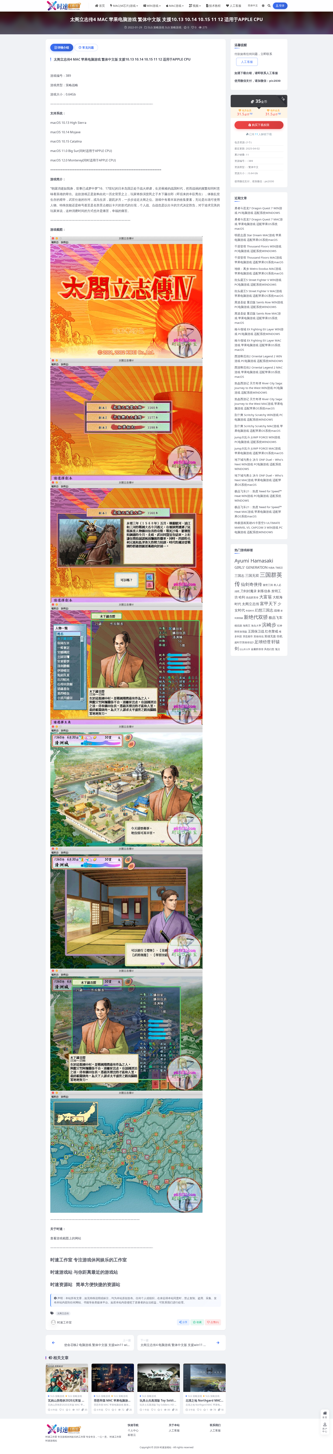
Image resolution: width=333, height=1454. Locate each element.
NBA (271, 567)
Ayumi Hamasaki (254, 560)
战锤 (277, 610)
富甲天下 (268, 603)
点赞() (214, 1322)
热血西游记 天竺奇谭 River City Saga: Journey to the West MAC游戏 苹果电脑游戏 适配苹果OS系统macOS (259, 403)
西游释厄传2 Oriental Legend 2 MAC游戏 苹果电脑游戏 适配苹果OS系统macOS (259, 372)
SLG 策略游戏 (156, 27)
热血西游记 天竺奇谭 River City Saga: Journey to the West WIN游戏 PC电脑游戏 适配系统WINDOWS (259, 387)
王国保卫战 (256, 631)
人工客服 (272, 73)
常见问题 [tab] (88, 47)
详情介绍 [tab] (63, 47)
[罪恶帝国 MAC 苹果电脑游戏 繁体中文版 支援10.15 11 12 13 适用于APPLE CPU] (113, 1378)
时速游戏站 (165, 1447)
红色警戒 (271, 631)
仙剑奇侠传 (251, 584)
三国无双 (252, 575)
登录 (282, 5)
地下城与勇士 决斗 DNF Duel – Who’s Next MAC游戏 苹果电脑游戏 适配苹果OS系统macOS (259, 480)
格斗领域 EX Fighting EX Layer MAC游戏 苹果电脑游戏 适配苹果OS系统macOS (258, 345)
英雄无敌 (270, 636)
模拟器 (238, 625)
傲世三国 (268, 585)
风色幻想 (269, 649)
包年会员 (275, 110)
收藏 (199, 1322)
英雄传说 (259, 636)
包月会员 (246, 110)
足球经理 (262, 641)
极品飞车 (276, 617)
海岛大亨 (256, 625)
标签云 (132, 1435)
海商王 (246, 625)
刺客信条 (264, 591)
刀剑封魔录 (248, 591)
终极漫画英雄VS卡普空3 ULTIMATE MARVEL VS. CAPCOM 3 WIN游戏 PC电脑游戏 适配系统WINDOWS (259, 527)
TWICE (279, 567)
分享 (185, 1322)
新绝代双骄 (256, 617)
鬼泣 (277, 649)
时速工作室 (64, 1322)
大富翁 (265, 597)
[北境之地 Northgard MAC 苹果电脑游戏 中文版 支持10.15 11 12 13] (204, 1378)
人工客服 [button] (247, 61)
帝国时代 (250, 610)
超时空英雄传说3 (244, 642)
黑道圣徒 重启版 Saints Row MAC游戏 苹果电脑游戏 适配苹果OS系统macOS (258, 318)
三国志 (239, 575)
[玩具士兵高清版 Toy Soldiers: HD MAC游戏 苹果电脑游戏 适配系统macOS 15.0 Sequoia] (158, 1378)
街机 (280, 636)
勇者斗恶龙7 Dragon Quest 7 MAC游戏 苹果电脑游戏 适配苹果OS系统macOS (259, 223)
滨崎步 (269, 624)
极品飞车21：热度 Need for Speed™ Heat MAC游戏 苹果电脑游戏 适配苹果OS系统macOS (258, 511)
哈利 (242, 597)
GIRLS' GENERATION (251, 567)
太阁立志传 (63, 1313)
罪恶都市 (248, 636)
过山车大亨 (245, 649)
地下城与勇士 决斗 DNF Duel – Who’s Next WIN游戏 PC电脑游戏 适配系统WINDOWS (259, 464)
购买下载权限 (261, 125)
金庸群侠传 (257, 649)
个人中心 (133, 1430)
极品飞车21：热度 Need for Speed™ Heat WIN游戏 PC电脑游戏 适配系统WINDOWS (258, 495)
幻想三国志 (264, 610)
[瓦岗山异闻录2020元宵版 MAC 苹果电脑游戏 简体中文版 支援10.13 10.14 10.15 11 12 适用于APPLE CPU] (67, 1378)
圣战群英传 (252, 597)
